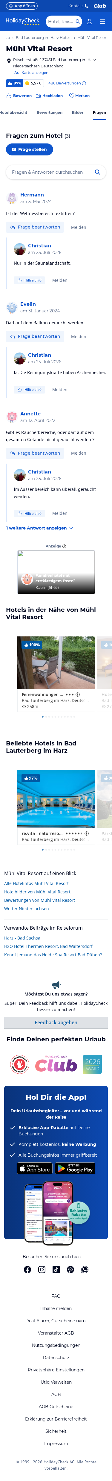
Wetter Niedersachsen (26, 908)
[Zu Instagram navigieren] (42, 1269)
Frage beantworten (39, 227)
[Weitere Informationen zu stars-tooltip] (77, 694)
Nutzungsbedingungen (56, 1345)
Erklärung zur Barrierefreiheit (56, 1419)
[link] (89, 22)
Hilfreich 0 (33, 280)
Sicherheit (56, 1431)
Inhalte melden (56, 1308)
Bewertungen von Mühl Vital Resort (39, 900)
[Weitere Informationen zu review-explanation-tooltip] (83, 83)
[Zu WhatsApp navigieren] (85, 1269)
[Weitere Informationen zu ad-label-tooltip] (64, 546)
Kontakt (75, 6)
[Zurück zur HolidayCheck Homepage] (22, 21)
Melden (78, 227)
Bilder (77, 112)
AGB (56, 1394)
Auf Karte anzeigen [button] (31, 72)
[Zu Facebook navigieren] (27, 1269)
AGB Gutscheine (56, 1406)
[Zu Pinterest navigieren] (70, 1269)
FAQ (56, 1296)
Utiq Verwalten (56, 1382)
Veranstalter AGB (56, 1333)
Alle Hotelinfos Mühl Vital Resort (36, 883)
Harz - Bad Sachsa (22, 938)
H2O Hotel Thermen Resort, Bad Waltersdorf (48, 946)
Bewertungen (49, 112)
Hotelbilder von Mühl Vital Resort (37, 892)
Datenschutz (56, 1357)
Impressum (56, 1443)
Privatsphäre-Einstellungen (56, 1370)
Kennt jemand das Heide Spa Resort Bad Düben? (53, 954)
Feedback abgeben (56, 1022)
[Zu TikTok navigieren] (56, 1269)
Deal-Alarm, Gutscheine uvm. (56, 1320)
